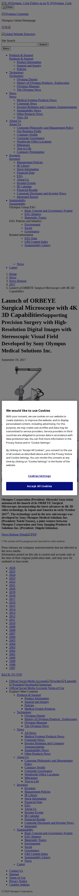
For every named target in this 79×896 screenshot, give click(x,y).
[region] (39, 448)
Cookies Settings (39, 476)
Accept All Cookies (39, 486)
